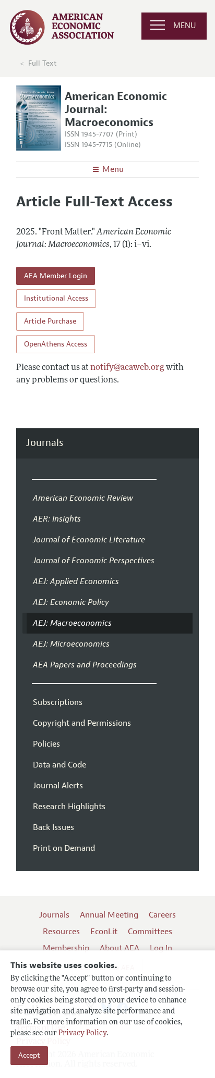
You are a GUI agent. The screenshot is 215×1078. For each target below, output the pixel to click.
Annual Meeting (109, 915)
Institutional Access (56, 298)
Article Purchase (50, 321)
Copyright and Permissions (82, 723)
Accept (29, 1055)
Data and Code (59, 765)
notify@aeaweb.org (127, 368)
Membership (66, 948)
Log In (161, 948)
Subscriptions (57, 702)
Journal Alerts (58, 785)
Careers (162, 915)
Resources (61, 931)
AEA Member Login (55, 275)
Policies (46, 744)
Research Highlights (69, 806)
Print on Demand (64, 848)
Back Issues (53, 827)
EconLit (103, 931)
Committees (150, 931)
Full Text (42, 63)
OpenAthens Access (55, 344)
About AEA (119, 948)
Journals (44, 443)
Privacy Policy (82, 1033)
